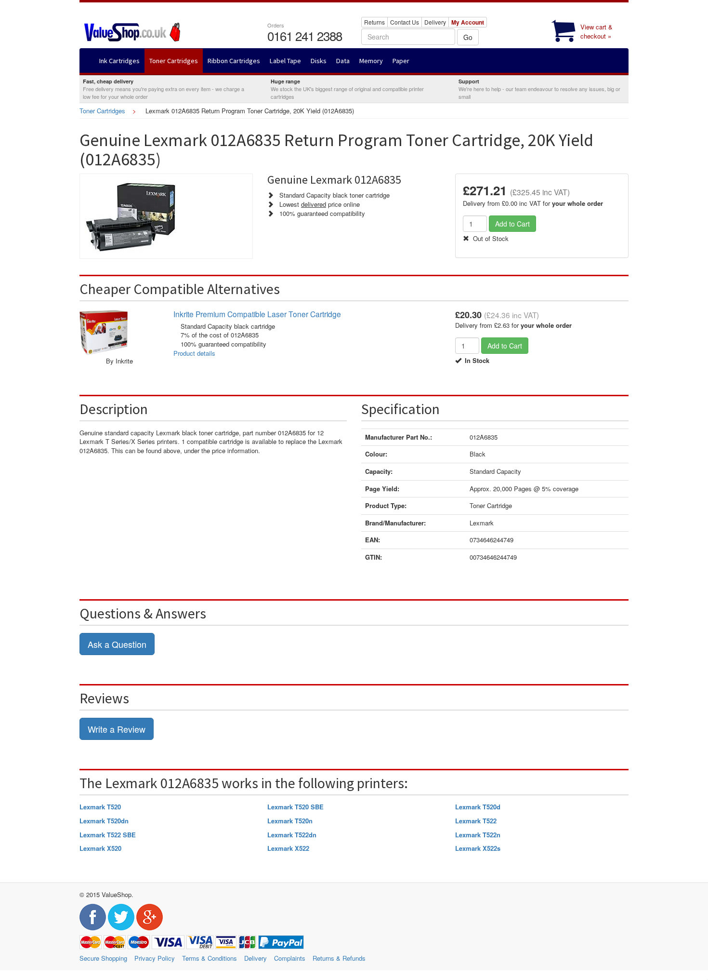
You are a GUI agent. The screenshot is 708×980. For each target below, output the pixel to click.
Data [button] (343, 60)
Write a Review (116, 729)
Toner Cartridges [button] (173, 60)
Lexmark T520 (100, 806)
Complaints (289, 958)
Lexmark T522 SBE (107, 834)
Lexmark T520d (477, 806)
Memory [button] (371, 60)
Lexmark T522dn (291, 834)
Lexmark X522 (288, 848)
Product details (194, 353)
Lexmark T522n (477, 834)
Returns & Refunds (339, 958)
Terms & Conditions (209, 958)
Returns (374, 22)
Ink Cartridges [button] (119, 60)
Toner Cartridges (102, 110)
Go (467, 37)
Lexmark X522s (477, 848)
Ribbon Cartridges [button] (234, 60)
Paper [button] (401, 60)
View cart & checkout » (596, 31)
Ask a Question (117, 644)
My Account (467, 22)
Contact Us (404, 22)
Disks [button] (319, 60)
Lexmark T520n (290, 820)
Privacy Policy (154, 958)
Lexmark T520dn (104, 820)
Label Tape (285, 60)
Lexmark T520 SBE (295, 806)
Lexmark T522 (476, 820)
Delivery (435, 22)
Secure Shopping (103, 958)
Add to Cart (512, 223)
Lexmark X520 (100, 848)
